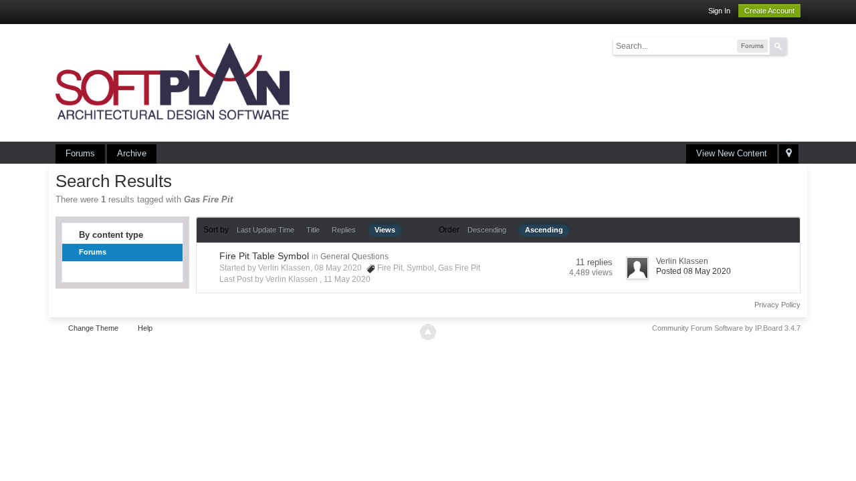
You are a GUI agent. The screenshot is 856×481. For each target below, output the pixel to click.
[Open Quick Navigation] (788, 154)
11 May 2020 (347, 279)
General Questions (354, 256)
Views (384, 230)
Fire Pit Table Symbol (264, 256)
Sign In (719, 11)
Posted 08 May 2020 (693, 271)
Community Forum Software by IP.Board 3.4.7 (726, 328)
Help (145, 328)
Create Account (769, 11)
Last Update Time (265, 230)
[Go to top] (428, 332)
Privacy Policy (777, 305)
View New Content (731, 153)
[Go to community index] (173, 82)
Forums (80, 153)
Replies (344, 230)
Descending (486, 230)
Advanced (795, 45)
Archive (131, 153)
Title (313, 230)
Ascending (544, 230)
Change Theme (93, 328)
